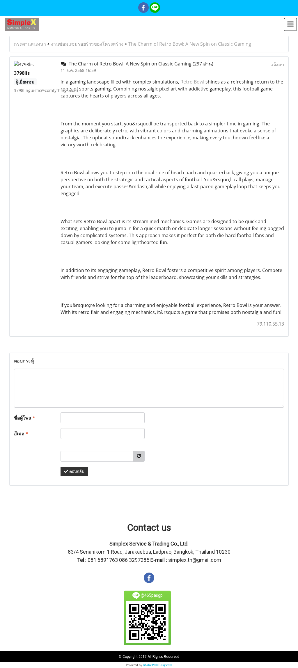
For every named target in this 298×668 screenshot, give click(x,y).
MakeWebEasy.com (157, 665)
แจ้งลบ (277, 64)
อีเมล (21, 433)
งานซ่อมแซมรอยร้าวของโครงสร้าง (87, 44)
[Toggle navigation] (290, 24)
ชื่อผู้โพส (24, 418)
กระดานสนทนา (30, 44)
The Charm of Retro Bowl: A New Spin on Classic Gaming (189, 44)
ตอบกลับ (76, 471)
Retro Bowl (192, 82)
